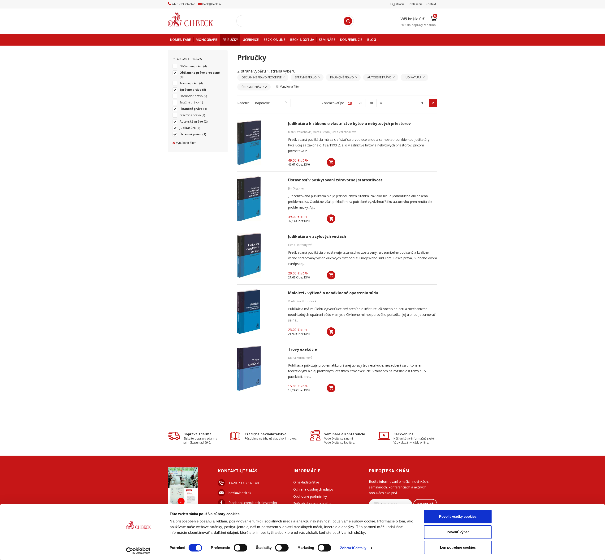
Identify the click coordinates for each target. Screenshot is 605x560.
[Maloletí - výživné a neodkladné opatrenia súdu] (259, 311)
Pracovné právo (190, 115)
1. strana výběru (281, 71)
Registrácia (397, 4)
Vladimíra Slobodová (302, 301)
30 (371, 103)
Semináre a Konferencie (344, 434)
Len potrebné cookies (458, 547)
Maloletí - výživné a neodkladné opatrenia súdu (333, 293)
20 (360, 103)
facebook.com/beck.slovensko (253, 502)
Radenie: (243, 103)
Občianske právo (191, 66)
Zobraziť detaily (353, 548)
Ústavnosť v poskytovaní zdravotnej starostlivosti (336, 180)
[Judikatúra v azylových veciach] (259, 255)
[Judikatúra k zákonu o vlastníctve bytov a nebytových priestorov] (259, 142)
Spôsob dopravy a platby (312, 503)
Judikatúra (188, 128)
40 (382, 103)
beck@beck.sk (240, 492)
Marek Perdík (321, 132)
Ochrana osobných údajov (313, 489)
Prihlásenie (415, 4)
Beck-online (403, 434)
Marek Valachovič (299, 132)
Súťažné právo (189, 102)
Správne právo (190, 90)
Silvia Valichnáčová (344, 132)
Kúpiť (331, 162)
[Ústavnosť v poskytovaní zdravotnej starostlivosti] (259, 198)
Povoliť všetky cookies (457, 516)
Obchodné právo (191, 96)
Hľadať (348, 21)
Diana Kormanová (300, 358)
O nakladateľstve (306, 482)
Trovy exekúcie (302, 349)
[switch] (240, 547)
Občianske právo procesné (200, 73)
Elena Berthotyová (300, 245)
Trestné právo (189, 83)
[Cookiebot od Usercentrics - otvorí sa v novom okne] (138, 550)
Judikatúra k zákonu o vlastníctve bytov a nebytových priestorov (349, 123)
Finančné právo (191, 109)
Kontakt (431, 4)
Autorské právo (191, 122)
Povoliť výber (458, 532)
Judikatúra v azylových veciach (317, 236)
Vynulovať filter (186, 143)
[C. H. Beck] (197, 19)
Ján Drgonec (296, 188)
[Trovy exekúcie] (259, 368)
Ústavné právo (191, 134)
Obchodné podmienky (310, 496)
